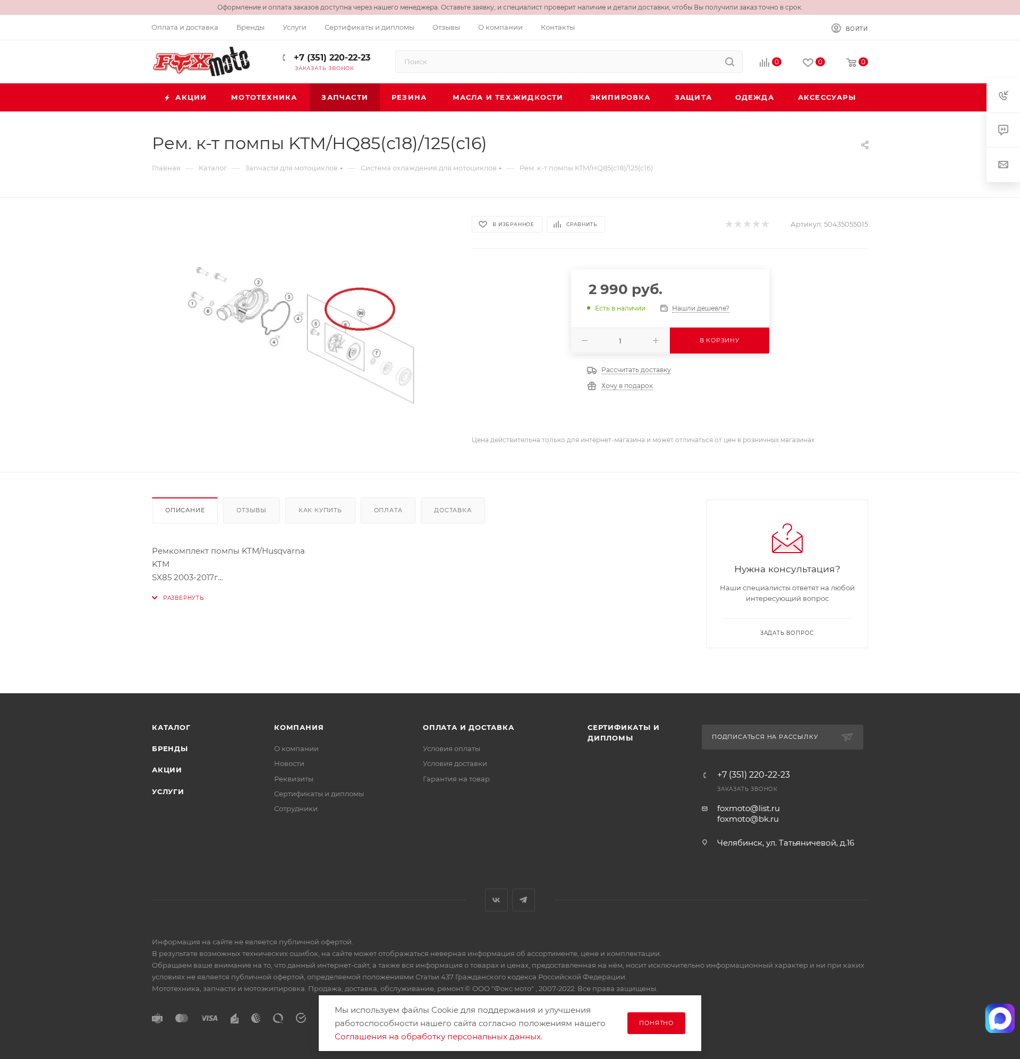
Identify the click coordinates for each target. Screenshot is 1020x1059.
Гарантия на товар (456, 778)
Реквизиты (293, 778)
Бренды (170, 748)
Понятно (656, 1023)
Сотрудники (296, 808)
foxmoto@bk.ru (748, 819)
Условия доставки (455, 763)
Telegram (523, 900)
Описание (185, 510)
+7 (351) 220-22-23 (330, 58)
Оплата (388, 510)
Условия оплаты (451, 748)
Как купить (320, 510)
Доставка (452, 510)
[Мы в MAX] (1000, 1017)
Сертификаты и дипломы (319, 793)
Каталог (171, 727)
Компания (299, 727)
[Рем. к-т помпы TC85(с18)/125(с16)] (302, 335)
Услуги (168, 791)
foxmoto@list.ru (748, 808)
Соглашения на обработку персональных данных (438, 1036)
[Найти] (730, 61)
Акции (167, 769)
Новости (289, 763)
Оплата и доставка (468, 727)
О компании (296, 748)
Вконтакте (496, 900)
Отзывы (251, 510)
